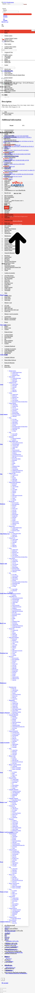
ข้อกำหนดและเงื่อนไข (17, 224)
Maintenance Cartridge (16, 712)
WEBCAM (7, 62)
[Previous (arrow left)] (0, 992)
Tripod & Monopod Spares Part (12, 267)
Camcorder (14, 387)
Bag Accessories (15, 502)
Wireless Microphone (16, 472)
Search (4, 4)
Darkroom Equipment (16, 593)
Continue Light (15, 474)
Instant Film (14, 535)
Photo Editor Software (16, 799)
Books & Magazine (13, 801)
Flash (13, 476)
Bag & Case (7, 193)
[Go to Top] (17, 260)
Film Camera (7, 44)
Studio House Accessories (17, 650)
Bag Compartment (15, 504)
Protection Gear (8, 220)
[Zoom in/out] (0, 988)
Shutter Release (15, 744)
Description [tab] (5, 95)
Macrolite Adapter (15, 413)
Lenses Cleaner (15, 710)
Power (6, 322)
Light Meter (14, 741)
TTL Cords (14, 652)
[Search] (25, 4)
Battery (13, 773)
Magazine (14, 802)
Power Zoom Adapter (16, 414)
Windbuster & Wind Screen (17, 625)
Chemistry (14, 595)
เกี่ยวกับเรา (7, 960)
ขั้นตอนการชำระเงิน (10, 945)
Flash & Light (12, 473)
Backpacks (14, 505)
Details (11, 152)
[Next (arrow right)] (2, 992)
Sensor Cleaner (15, 713)
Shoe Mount (14, 622)
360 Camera (14, 385)
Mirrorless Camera (9, 41)
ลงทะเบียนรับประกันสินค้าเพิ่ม (12, 951)
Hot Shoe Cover (15, 739)
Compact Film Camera (16, 533)
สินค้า (6, 32)
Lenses (6, 65)
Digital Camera (8, 35)
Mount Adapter (15, 411)
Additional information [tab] (7, 113)
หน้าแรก (6, 30)
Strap (5, 293)
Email (5, 204)
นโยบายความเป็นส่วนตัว (17, 221)
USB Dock (14, 416)
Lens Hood (14, 565)
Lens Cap (14, 562)
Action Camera (15, 384)
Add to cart (17, 145)
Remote (13, 742)
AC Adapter (14, 772)
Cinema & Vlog (12, 382)
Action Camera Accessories (17, 442)
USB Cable (14, 864)
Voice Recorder (15, 624)
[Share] (4, 988)
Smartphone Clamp (16, 621)
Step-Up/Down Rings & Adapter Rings (14, 75)
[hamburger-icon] (33, 30)
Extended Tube (15, 561)
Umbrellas (7, 190)
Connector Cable (15, 445)
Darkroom (11, 592)
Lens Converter (15, 564)
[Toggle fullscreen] (2, 988)
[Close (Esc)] (5, 988)
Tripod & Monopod (13, 714)
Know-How (14, 804)
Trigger (13, 653)
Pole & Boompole (15, 444)
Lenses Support (8, 77)
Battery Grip (14, 775)
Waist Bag (7, 217)
